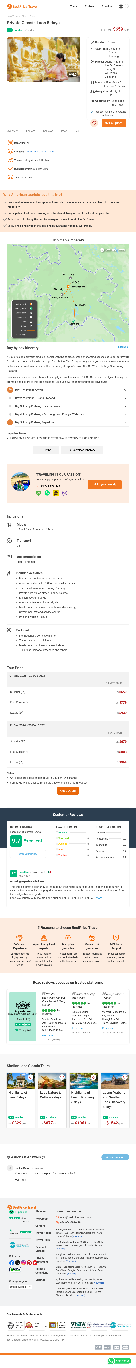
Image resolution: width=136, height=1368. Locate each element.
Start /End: (101, 48)
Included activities (29, 573)
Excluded (22, 630)
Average (62, 843)
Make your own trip (104, 484)
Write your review (28, 854)
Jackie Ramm (23, 1168)
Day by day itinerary (23, 348)
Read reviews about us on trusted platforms (68, 982)
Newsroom (41, 1218)
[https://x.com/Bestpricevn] (18, 1262)
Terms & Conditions (41, 1270)
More (99, 898)
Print (48, 450)
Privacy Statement (41, 1259)
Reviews (79, 131)
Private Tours (47, 151)
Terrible (62, 855)
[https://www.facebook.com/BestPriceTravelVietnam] (12, 1262)
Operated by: (103, 100)
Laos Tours (12, 16)
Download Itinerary (83, 450)
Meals (21, 525)
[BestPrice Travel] (22, 6)
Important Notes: (17, 433)
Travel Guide (43, 1240)
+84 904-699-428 (49, 485)
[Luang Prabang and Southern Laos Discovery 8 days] (115, 1081)
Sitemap (40, 1279)
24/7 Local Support (116, 946)
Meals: (99, 82)
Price (64, 131)
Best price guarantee (68, 946)
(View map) (77, 1236)
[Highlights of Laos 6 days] (21, 1081)
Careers (40, 1225)
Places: (99, 61)
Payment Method (40, 1249)
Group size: (102, 91)
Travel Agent (43, 1232)
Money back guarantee (92, 946)
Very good (63, 838)
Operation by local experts (44, 946)
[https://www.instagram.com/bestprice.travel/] (24, 1262)
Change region (18, 1281)
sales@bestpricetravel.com (75, 1217)
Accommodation (29, 557)
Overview (12, 131)
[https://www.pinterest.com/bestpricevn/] (30, 1262)
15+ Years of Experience (19, 946)
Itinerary (30, 131)
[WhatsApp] (49, 493)
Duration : (101, 42)
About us (107, 6)
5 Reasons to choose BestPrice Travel (68, 928)
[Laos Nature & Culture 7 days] (52, 1081)
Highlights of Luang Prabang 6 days (82, 1097)
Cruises (89, 6)
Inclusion (48, 131)
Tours (73, 6)
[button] (77, 59)
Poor (60, 849)
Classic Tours (28, 16)
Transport (24, 541)
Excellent (63, 832)
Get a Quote (114, 123)
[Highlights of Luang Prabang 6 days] (84, 1081)
